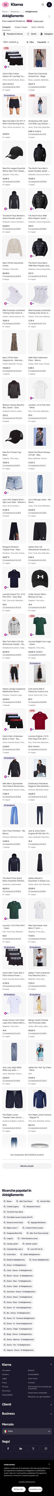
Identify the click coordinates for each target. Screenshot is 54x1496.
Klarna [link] (4, 12)
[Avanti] (48, 34)
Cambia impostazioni (27, 1482)
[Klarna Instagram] (46, 1448)
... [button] (22, 12)
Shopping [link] (14, 12)
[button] (7, 67)
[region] (27, 1478)
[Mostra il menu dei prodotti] (49, 16)
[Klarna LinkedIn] (21, 1448)
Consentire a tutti (35, 1489)
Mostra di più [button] (27, 1166)
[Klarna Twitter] (33, 1448)
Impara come (38, 21)
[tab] (6, 27)
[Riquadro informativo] (17, 42)
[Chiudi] (49, 1464)
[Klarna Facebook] (8, 1448)
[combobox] (43, 42)
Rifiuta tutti (18, 1489)
